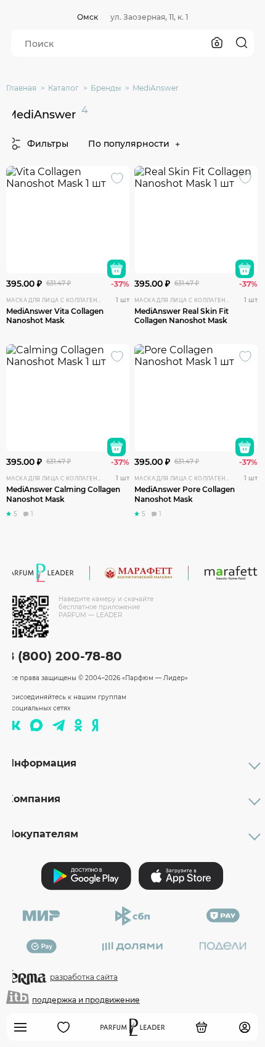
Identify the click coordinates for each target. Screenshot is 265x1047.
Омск (87, 17)
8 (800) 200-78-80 (64, 656)
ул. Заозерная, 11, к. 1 (149, 17)
